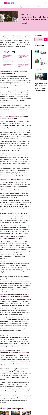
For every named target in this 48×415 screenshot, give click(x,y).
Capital (24, 23)
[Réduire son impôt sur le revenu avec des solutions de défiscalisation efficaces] (37, 61)
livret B (3, 76)
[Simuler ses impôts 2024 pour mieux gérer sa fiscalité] (37, 51)
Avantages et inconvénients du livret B (8, 65)
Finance (42, 48)
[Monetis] (9, 3)
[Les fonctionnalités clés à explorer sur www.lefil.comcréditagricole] (41, 76)
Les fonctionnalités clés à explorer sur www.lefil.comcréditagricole (41, 85)
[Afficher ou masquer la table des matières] (23, 52)
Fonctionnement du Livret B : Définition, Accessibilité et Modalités (23, 65)
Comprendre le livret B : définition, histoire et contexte (8, 56)
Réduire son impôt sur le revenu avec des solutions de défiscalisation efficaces (44, 61)
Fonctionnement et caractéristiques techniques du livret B (8, 61)
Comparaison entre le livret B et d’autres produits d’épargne (23, 56)
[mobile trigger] (2, 3)
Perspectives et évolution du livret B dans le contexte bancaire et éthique (23, 61)
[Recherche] (42, 3)
